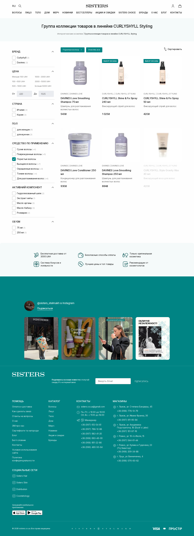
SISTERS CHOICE (127, 12)
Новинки (52, 430)
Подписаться (45, 308)
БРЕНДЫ (143, 12)
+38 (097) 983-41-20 (91, 433)
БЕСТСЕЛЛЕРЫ (84, 12)
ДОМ (47, 12)
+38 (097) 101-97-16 (127, 431)
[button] (73, 49)
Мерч (51, 425)
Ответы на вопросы (22, 416)
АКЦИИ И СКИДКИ (105, 12)
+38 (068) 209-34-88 (128, 451)
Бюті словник (19, 440)
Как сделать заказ (21, 411)
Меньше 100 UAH (19, 77)
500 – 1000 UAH (19, 86)
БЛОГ (164, 12)
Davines (64, 94)
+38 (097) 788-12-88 (91, 429)
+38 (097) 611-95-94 (127, 420)
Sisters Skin (22, 482)
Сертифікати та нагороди (25, 430)
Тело (51, 416)
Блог (14, 435)
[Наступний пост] (164, 338)
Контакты (17, 445)
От (13, 93)
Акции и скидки (56, 435)
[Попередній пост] (29, 338)
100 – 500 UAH (18, 81)
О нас (15, 421)
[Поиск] (20, 6)
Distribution (21, 489)
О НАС (154, 12)
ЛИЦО (28, 12)
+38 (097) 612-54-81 (91, 424)
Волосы (52, 406)
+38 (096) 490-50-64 (92, 447)
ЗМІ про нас (18, 425)
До (35, 93)
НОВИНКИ (67, 12)
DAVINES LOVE (76, 94)
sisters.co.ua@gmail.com (93, 406)
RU (14, 5)
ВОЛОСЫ (17, 12)
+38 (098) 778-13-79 (127, 411)
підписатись (141, 381)
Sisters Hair (21, 476)
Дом (50, 421)
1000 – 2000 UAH (42, 77)
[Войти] (173, 6)
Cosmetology (22, 496)
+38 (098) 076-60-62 (128, 460)
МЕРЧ (56, 12)
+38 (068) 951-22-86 (91, 442)
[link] (180, 6)
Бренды (52, 440)
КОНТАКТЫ (176, 12)
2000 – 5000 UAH (42, 81)
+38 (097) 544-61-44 (127, 440)
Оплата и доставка (22, 406)
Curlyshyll (108, 94)
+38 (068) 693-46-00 (92, 438)
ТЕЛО (38, 12)
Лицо (51, 411)
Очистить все (94, 50)
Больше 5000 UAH (43, 86)
